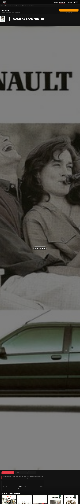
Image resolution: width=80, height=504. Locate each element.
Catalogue (62, 2)
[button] (40, 248)
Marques (5, 5)
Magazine (69, 2)
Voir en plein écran (8, 472)
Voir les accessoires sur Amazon (69, 10)
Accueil (56, 2)
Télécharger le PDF (21, 472)
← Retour (32, 472)
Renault (9, 5)
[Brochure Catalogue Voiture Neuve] (4, 2)
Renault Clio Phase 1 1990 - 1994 (20, 5)
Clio (12, 5)
